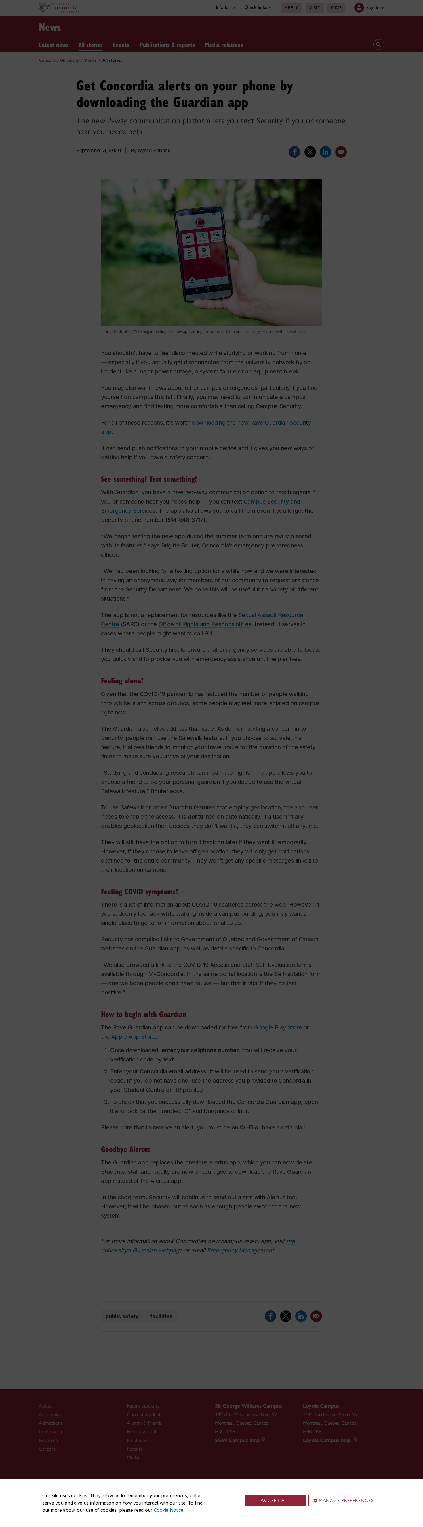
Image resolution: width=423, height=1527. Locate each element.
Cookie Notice (168, 1510)
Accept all (275, 1500)
